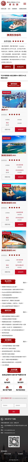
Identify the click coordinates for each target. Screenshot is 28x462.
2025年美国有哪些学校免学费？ (10, 297)
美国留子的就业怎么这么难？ (9, 286)
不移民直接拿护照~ (7, 295)
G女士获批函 (5, 365)
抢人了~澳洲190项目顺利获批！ (10, 359)
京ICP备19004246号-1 (14, 460)
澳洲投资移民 (23, 8)
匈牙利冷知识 (5, 332)
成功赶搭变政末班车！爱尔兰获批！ (11, 351)
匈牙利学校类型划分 (7, 335)
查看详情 (7, 129)
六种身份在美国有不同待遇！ (9, 319)
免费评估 (7, 67)
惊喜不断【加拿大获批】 (8, 354)
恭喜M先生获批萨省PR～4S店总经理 (11, 362)
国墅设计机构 (7, 453)
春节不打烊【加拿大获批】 (9, 348)
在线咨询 (20, 67)
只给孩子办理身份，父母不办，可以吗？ (12, 303)
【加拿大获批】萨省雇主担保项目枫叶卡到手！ (14, 356)
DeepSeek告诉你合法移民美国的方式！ (12, 292)
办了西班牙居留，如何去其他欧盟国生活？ (13, 330)
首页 (9, 8)
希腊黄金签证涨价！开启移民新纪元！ (12, 321)
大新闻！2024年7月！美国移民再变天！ (12, 327)
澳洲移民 (14, 8)
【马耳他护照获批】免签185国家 (10, 345)
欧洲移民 (20, 453)
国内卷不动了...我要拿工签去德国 (11, 300)
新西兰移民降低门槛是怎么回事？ (11, 316)
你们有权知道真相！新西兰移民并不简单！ (13, 289)
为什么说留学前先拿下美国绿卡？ (11, 306)
